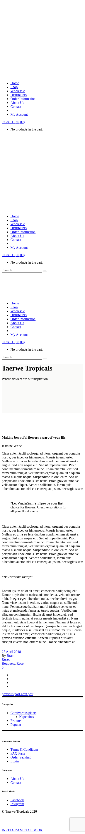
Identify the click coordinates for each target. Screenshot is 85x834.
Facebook (17, 800)
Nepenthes (26, 717)
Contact (15, 782)
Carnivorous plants (23, 713)
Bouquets (8, 663)
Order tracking (20, 757)
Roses (6, 659)
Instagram (17, 804)
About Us (17, 779)
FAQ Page (17, 753)
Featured (16, 720)
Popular (15, 724)
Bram (10, 655)
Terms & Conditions (24, 749)
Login (14, 761)
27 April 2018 (11, 652)
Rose (20, 663)
